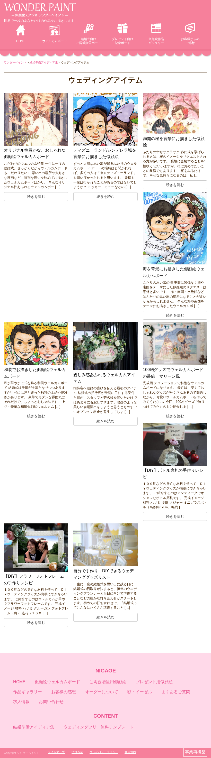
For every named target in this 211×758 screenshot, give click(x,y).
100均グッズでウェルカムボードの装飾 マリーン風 (173, 372)
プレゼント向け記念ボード (122, 41)
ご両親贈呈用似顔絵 (107, 682)
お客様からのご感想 (190, 41)
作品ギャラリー (27, 692)
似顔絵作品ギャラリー (156, 41)
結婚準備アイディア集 (33, 727)
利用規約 (130, 752)
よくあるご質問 (175, 692)
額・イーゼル (139, 692)
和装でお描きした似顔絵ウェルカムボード (35, 372)
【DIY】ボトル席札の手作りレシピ (173, 473)
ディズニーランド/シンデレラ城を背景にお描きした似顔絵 (104, 153)
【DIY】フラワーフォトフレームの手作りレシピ (34, 579)
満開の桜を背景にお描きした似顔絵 (174, 141)
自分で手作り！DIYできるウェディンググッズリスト (103, 574)
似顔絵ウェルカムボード (57, 682)
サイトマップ (56, 752)
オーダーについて (101, 692)
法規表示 (77, 752)
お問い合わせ (51, 701)
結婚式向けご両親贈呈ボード (88, 41)
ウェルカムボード (54, 41)
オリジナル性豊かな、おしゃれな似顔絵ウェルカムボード (35, 153)
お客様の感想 (63, 692)
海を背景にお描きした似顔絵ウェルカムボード (174, 272)
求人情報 (21, 701)
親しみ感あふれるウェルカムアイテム (104, 378)
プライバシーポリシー (104, 752)
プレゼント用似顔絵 (154, 682)
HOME (20, 41)
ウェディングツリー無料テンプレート (99, 727)
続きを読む (36, 197)
